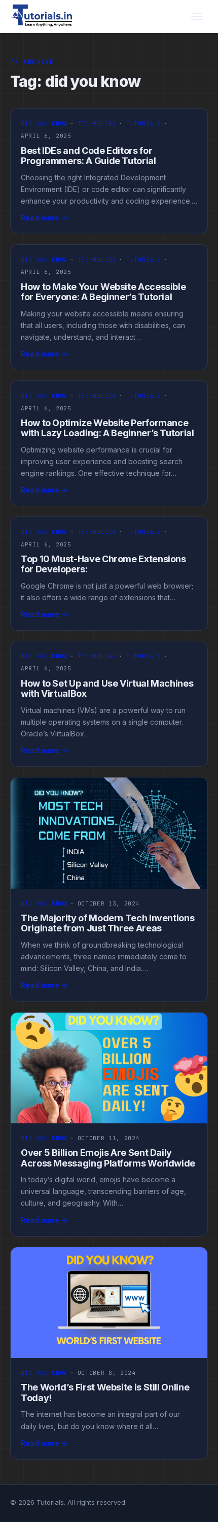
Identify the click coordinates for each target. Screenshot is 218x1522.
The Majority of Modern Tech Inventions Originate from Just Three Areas (107, 923)
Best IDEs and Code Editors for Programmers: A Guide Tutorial (88, 156)
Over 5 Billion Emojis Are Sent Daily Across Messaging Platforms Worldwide (108, 1158)
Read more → (44, 217)
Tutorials (143, 123)
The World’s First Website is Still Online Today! (105, 1392)
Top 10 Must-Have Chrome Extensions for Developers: (103, 564)
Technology (97, 123)
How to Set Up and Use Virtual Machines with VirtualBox (107, 688)
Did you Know (44, 123)
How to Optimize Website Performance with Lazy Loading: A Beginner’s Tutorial (107, 428)
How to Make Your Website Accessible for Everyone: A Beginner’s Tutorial (103, 292)
